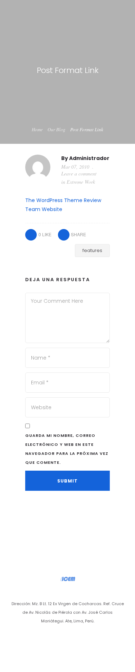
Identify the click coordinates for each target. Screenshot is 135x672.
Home (37, 129)
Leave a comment (78, 173)
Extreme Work (81, 181)
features (92, 250)
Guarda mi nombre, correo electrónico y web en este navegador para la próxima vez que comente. (66, 449)
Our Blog (57, 129)
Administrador (89, 158)
